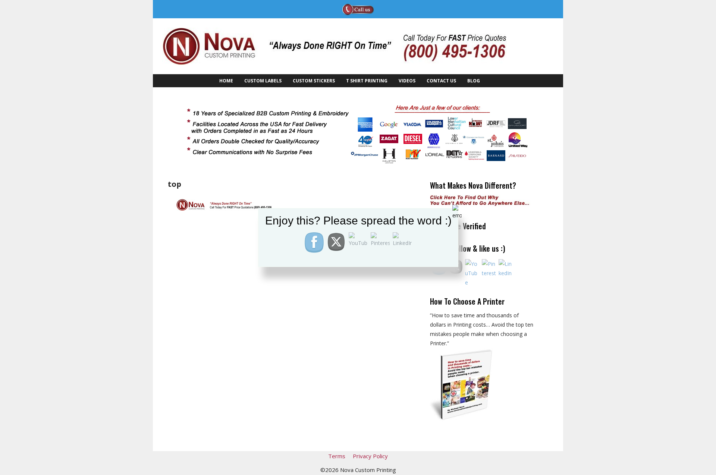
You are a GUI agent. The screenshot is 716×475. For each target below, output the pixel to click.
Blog (473, 81)
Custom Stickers (314, 81)
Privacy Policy (370, 456)
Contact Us (441, 81)
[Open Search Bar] (494, 80)
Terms (336, 456)
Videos (407, 81)
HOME (226, 81)
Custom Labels (263, 81)
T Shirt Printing (366, 81)
